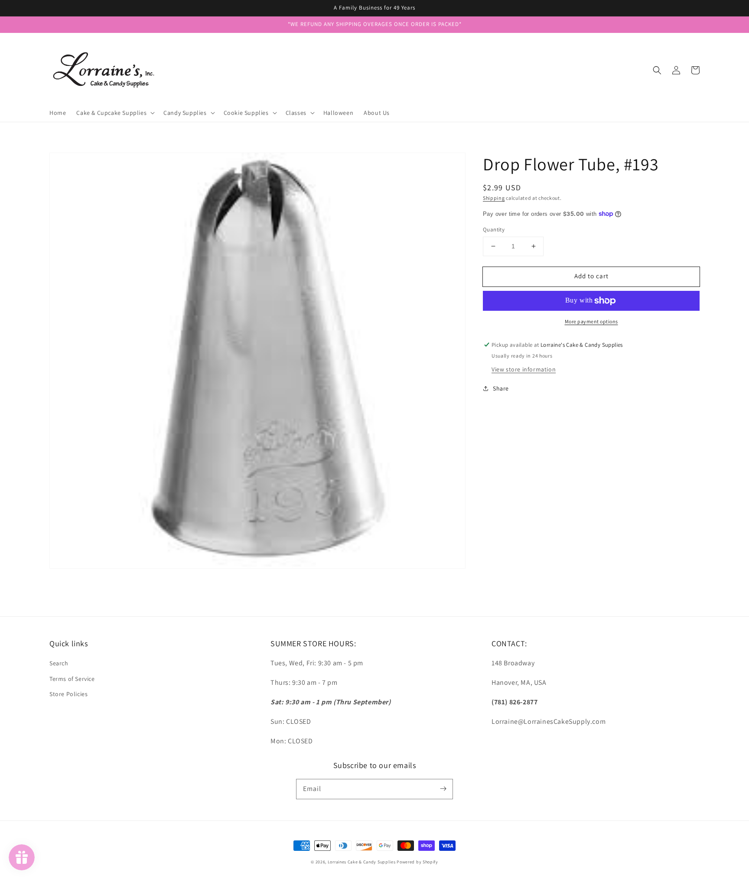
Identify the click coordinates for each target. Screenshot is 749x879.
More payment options (591, 321)
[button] (657, 70)
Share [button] (501, 388)
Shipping (494, 198)
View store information (524, 369)
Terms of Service (72, 679)
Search (58, 663)
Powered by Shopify (417, 862)
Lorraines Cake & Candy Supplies (362, 862)
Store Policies (68, 694)
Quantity (494, 229)
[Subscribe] (443, 788)
